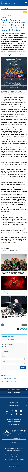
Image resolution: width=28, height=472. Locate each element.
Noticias (5, 8)
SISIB (6, 465)
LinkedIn (23, 329)
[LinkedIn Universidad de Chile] (21, 414)
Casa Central (18, 450)
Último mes (6, 351)
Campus (6, 453)
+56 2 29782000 (8, 459)
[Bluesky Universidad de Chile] (21, 411)
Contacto (18, 461)
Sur (22, 454)
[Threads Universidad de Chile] (11, 414)
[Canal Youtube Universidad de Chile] (16, 411)
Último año (6, 354)
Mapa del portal (11, 461)
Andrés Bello (12, 453)
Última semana (7, 349)
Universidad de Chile (13, 465)
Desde (3, 356)
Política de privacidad (14, 466)
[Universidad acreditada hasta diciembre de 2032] (15, 434)
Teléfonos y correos (18, 459)
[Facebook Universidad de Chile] (16, 414)
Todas (4, 346)
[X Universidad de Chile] (7, 414)
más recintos (14, 456)
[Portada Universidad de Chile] (9, 3)
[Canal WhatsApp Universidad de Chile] (7, 411)
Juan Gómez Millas (15, 454)
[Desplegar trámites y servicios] (26, 389)
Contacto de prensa (10, 378)
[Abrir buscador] (23, 3)
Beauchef (18, 453)
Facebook (21, 329)
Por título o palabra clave (8, 339)
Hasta (3, 361)
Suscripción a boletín (10, 381)
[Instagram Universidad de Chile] (11, 411)
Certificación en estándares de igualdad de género (14, 441)
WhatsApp (26, 329)
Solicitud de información (14, 424)
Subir (2, 324)
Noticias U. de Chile (9, 375)
